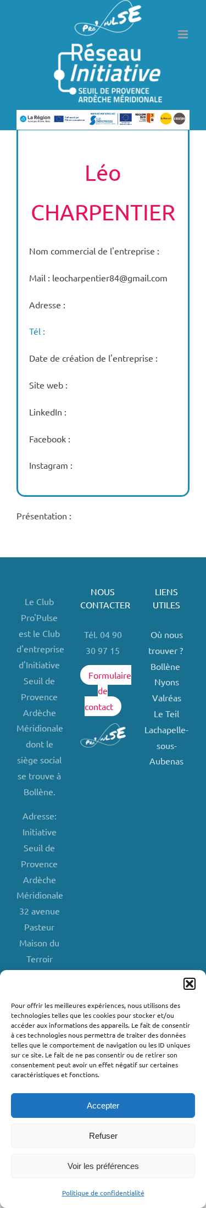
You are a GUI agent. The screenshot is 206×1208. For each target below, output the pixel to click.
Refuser (103, 1135)
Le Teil (166, 713)
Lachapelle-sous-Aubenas (166, 745)
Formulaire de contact (108, 690)
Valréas (166, 697)
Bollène (166, 666)
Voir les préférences (103, 1166)
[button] (189, 983)
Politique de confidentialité (103, 1192)
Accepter (103, 1105)
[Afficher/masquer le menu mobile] (184, 34)
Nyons (166, 681)
